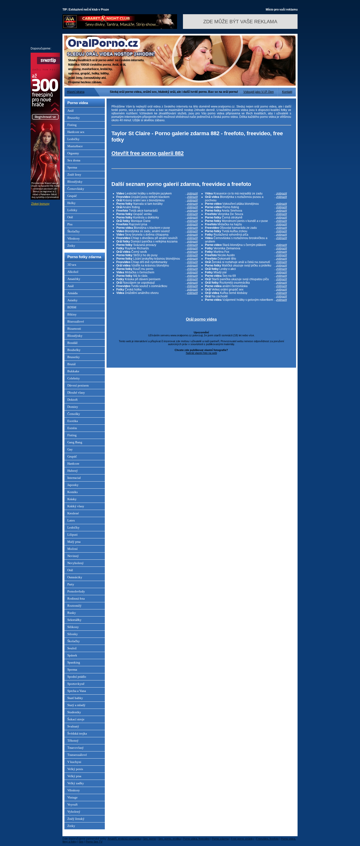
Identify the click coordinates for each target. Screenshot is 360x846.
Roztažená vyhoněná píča (246, 234)
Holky (71, 203)
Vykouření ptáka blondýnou (246, 203)
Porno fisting (246, 207)
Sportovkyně (75, 684)
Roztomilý (74, 605)
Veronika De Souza (246, 214)
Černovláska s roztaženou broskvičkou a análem (246, 239)
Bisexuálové (75, 321)
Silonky (72, 634)
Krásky (72, 499)
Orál (70, 217)
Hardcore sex (75, 132)
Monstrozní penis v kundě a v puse (246, 221)
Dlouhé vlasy (76, 392)
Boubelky (74, 350)
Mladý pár (246, 272)
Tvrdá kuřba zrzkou (246, 231)
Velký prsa (74, 776)
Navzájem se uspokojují (157, 282)
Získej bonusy (40, 203)
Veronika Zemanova (246, 248)
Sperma (72, 167)
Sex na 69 (246, 276)
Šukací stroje (75, 719)
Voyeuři (72, 804)
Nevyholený (75, 563)
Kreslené (73, 513)
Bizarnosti (74, 328)
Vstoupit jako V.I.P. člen (258, 92)
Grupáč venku (157, 214)
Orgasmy (73, 153)
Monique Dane (157, 221)
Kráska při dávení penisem (157, 279)
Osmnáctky (74, 577)
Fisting (72, 125)
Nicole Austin (246, 255)
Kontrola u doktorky (157, 217)
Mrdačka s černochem (157, 272)
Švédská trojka (77, 733)
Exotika (72, 421)
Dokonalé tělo (246, 258)
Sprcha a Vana (76, 691)
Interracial (74, 478)
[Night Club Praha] (119, 28)
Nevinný (73, 556)
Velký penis (75, 769)
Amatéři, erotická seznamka (124, 838)
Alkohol (72, 272)
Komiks (72, 492)
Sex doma (73, 160)
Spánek (72, 655)
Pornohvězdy (76, 591)
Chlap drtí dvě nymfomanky (157, 262)
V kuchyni (74, 762)
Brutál (71, 364)
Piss (69, 224)
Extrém (72, 428)
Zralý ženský (75, 819)
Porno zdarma (220, 838)
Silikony (73, 627)
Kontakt (287, 92)
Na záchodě (246, 296)
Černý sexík (157, 252)
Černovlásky (75, 189)
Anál (70, 110)
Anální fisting (157, 207)
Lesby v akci (246, 269)
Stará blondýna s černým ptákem (246, 245)
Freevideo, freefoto (267, 838)
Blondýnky (75, 181)
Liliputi (72, 534)
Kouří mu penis (157, 269)
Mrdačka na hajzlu (246, 224)
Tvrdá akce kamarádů (157, 210)
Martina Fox (246, 252)
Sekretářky (74, 620)
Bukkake (73, 371)
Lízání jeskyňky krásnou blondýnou (157, 258)
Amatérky (73, 279)
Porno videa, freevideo (196, 838)
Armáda (72, 293)
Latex (71, 520)
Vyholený (73, 811)
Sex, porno (149, 838)
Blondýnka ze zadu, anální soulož (157, 231)
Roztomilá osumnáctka (246, 282)
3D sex (71, 264)
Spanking (73, 662)
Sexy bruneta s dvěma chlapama (157, 234)
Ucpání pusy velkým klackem (157, 197)
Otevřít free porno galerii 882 (147, 153)
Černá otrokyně (246, 217)
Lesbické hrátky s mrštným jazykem (157, 193)
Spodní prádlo (76, 676)
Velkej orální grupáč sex (246, 289)
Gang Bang (74, 442)
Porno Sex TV (94, 841)
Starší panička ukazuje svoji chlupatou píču (246, 279)
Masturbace (75, 146)
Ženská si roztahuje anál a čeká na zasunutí (246, 262)
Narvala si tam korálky (157, 203)
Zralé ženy (74, 174)
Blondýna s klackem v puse (157, 228)
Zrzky (71, 245)
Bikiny (72, 314)
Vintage (72, 797)
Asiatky (72, 300)
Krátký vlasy (75, 506)
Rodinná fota (76, 598)
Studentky (74, 712)
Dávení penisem (78, 385)
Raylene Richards (157, 248)
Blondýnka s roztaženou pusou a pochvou (246, 198)
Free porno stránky (242, 838)
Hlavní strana (75, 92)
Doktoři (72, 399)
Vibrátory (73, 238)
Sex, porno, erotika (169, 838)
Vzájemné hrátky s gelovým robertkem (246, 300)
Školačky (73, 231)
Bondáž (72, 343)
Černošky (73, 414)
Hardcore (73, 463)
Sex (81, 841)
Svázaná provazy (157, 245)
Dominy (72, 407)
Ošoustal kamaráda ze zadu (246, 228)
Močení (72, 549)
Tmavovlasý (75, 747)
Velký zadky (75, 783)
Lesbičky (73, 139)
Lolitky (72, 210)
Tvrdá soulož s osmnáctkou (157, 286)
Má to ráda (157, 276)
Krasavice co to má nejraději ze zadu (246, 193)
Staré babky (75, 698)
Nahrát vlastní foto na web (201, 352)
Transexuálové (77, 755)
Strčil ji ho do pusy (157, 255)
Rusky (71, 613)
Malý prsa (74, 542)
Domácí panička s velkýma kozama (157, 241)
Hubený (72, 470)
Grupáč (72, 196)
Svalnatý (73, 726)
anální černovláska (246, 286)
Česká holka (157, 289)
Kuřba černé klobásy (246, 293)
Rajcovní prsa (157, 224)
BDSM (71, 307)
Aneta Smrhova (246, 210)
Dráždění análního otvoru (157, 293)
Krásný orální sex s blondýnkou (157, 200)
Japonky (73, 485)
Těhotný (73, 740)
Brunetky (73, 118)
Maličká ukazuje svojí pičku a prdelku (246, 265)
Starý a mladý (76, 705)
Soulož (72, 648)
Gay (70, 449)
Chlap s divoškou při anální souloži (157, 238)
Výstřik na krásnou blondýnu (157, 265)
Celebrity (73, 378)
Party (70, 584)
